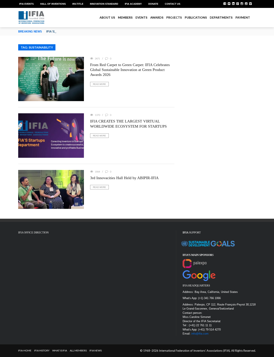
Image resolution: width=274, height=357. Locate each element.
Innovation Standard (104, 4)
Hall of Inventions (53, 4)
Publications (196, 17)
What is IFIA (59, 350)
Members (125, 17)
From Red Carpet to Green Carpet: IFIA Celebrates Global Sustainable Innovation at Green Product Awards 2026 (130, 70)
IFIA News (95, 350)
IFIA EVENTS (26, 4)
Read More (99, 84)
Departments (221, 17)
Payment (242, 17)
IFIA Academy (133, 4)
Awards (156, 17)
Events (141, 17)
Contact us (172, 4)
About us (107, 17)
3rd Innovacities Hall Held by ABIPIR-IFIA (124, 178)
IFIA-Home (24, 350)
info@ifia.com (199, 333)
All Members (78, 350)
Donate (153, 4)
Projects (174, 17)
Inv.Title (77, 4)
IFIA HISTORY (41, 350)
